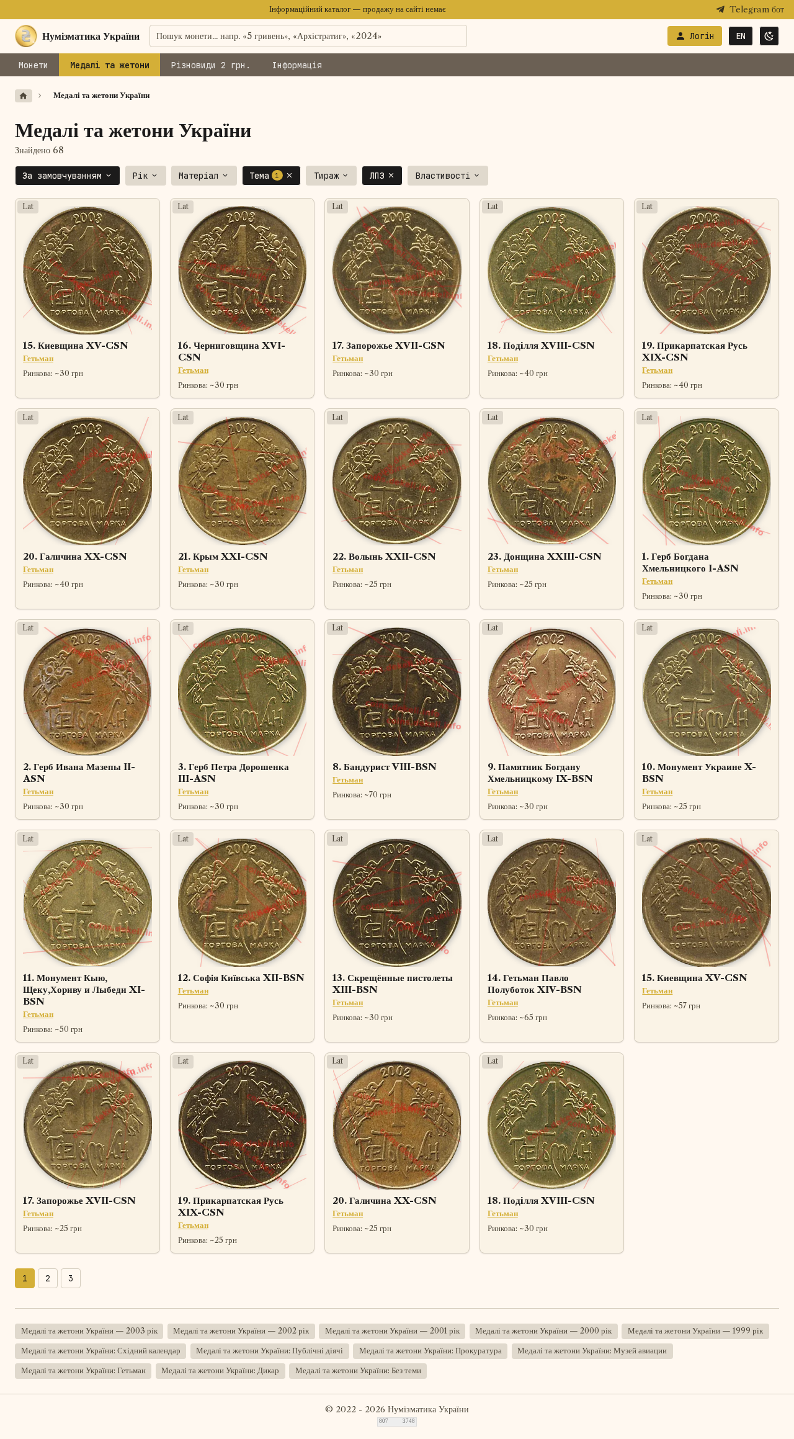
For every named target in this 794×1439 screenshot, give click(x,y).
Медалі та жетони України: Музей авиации (592, 1350)
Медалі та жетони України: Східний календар (101, 1350)
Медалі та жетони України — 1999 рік (695, 1330)
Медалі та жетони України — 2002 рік (241, 1330)
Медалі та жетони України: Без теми (358, 1370)
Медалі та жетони (109, 65)
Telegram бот (756, 9)
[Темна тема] (769, 36)
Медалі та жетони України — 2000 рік (543, 1330)
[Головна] (23, 95)
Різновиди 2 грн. (211, 65)
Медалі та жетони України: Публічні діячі (269, 1350)
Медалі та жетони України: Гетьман (83, 1370)
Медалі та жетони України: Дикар (220, 1370)
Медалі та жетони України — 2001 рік (392, 1330)
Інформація (297, 65)
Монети (33, 65)
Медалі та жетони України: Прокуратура (430, 1350)
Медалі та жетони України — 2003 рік (89, 1330)
